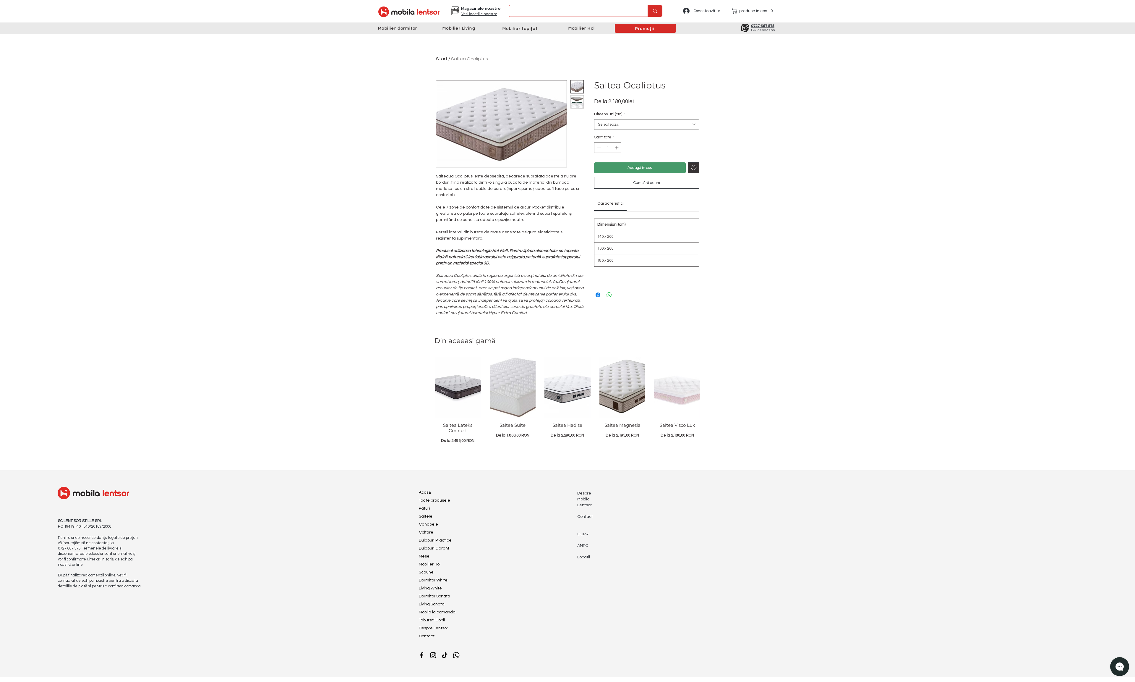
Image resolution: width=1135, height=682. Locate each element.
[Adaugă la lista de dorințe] (693, 168)
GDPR (582, 534)
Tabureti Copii (432, 620)
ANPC (582, 546)
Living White (430, 588)
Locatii (583, 557)
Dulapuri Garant (434, 548)
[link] (610, 203)
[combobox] (646, 124)
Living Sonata (432, 604)
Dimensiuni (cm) (609, 114)
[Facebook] (422, 655)
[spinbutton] (608, 148)
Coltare (426, 532)
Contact (426, 636)
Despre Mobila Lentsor (584, 499)
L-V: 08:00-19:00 (763, 30)
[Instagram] (433, 655)
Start (441, 58)
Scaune (426, 572)
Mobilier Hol (429, 564)
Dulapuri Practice (435, 540)
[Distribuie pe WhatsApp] (609, 294)
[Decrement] (598, 148)
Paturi (424, 508)
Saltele (425, 516)
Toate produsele (434, 500)
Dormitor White (433, 580)
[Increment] (617, 148)
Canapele (428, 524)
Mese (424, 556)
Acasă (425, 492)
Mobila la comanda (437, 612)
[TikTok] (445, 655)
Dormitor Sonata (434, 596)
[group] (567, 408)
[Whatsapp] (456, 655)
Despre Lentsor (433, 628)
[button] (455, 11)
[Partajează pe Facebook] (597, 294)
